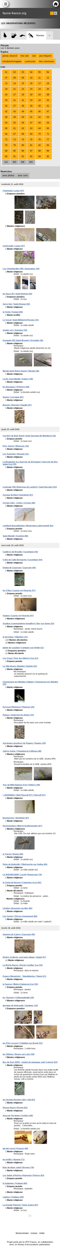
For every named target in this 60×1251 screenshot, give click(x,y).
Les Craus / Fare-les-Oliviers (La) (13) (20, 658)
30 (6, 100)
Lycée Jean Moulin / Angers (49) (18, 379)
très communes (46, 61)
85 (14, 151)
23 (31, 89)
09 (23, 78)
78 (6, 145)
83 (48, 145)
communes (30, 61)
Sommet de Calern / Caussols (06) (19, 934)
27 (14, 94)
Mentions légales (22, 1233)
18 (48, 83)
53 (48, 117)
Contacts (33, 1233)
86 (23, 151)
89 (48, 151)
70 (39, 134)
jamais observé (9, 56)
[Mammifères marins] (22, 35)
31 (14, 100)
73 (14, 139)
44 (23, 111)
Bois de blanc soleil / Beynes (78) (18, 1167)
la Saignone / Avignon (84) (15, 1183)
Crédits (41, 1233)
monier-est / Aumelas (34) (15, 330)
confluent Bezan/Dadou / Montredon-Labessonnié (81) (28, 526)
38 (23, 106)
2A (39, 94)
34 (39, 100)
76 (39, 139)
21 (14, 89)
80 (23, 145)
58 (39, 122)
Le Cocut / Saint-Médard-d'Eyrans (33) (21, 320)
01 (6, 72)
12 (48, 78)
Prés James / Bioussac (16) (16, 446)
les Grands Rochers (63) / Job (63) (19, 1100)
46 (39, 111)
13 (6, 83)
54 (6, 122)
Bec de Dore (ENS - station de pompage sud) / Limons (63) (30, 1062)
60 (6, 128)
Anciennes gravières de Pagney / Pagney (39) (24, 743)
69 (31, 134)
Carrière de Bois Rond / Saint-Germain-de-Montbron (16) (29, 436)
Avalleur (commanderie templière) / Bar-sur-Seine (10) (28, 623)
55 (14, 122)
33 (31, 100)
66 (6, 134)
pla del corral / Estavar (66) (15, 1148)
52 (39, 117)
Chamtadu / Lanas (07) (13, 191)
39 (31, 106)
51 (31, 117)
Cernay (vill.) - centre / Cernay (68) (19, 503)
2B (47, 94)
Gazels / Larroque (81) (13, 397)
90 (6, 156)
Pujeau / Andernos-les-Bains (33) (18, 715)
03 (23, 72)
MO (31, 162)
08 (14, 78)
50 (23, 117)
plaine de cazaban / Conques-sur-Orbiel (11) (23, 648)
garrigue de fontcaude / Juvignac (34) (20, 1005)
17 (39, 83)
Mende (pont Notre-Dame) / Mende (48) (21, 371)
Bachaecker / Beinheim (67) (16, 818)
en (55, 13)
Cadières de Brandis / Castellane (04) (20, 552)
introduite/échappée (11, 61)
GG (6, 162)
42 (6, 111)
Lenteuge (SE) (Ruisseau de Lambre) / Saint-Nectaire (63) (30, 487)
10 (31, 78)
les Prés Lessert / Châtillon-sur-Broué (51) (23, 1043)
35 (48, 100)
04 (31, 72)
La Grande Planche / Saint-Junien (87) (20, 1205)
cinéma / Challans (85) (13, 1197)
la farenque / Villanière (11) (15, 637)
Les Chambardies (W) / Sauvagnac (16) (21, 269)
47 (48, 111)
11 (39, 78)
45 (31, 111)
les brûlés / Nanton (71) (13, 1159)
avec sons (23, 175)
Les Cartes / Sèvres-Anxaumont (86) (20, 916)
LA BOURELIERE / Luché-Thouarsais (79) (22, 875)
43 (14, 111)
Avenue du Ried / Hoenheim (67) (18, 495)
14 (14, 83)
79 (14, 145)
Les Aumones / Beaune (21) (16, 454)
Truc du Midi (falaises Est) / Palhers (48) (21, 785)
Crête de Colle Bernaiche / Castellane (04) (22, 560)
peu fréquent (45, 56)
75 (31, 139)
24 (39, 89)
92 (23, 156)
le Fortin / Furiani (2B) (13, 312)
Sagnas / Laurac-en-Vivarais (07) (18, 616)
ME (22, 162)
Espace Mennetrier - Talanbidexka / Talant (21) (24, 976)
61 (14, 128)
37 (14, 106)
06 (48, 72)
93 (31, 156)
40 (39, 106)
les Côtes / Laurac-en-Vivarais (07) (19, 590)
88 (39, 151)
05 (39, 72)
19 (6, 89)
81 (31, 145)
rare (34, 56)
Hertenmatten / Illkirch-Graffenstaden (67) (22, 826)
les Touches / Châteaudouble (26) (18, 997)
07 (6, 78)
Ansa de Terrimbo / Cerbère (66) (18, 1115)
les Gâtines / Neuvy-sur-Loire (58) (18, 1054)
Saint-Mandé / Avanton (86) (15, 536)
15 (23, 83)
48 (6, 117)
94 (39, 156)
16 (31, 83)
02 (14, 72)
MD (14, 162)
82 (39, 145)
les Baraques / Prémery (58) (16, 387)
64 (39, 128)
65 (48, 128)
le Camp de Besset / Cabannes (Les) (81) (22, 882)
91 (14, 156)
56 (23, 122)
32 (23, 100)
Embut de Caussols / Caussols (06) (19, 568)
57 (31, 122)
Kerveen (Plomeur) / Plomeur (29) (18, 707)
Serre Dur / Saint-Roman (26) (16, 304)
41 (48, 106)
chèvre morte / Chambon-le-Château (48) (22, 751)
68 (23, 134)
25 (48, 89)
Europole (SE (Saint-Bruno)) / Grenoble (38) (23, 340)
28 (23, 94)
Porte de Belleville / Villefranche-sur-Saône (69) (25, 864)
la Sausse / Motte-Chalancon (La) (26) (20, 984)
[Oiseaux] (5, 35)
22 (23, 89)
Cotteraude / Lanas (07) (14, 246)
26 (6, 94)
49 (14, 117)
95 (48, 156)
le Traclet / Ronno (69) (13, 854)
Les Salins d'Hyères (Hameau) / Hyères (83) (23, 1175)
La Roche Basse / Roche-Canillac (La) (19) (23, 965)
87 (31, 151)
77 (48, 139)
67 (14, 134)
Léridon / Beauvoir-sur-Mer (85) (17, 908)
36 (6, 106)
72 (6, 139)
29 (31, 94)
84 (6, 151)
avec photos (8, 175)
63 (31, 128)
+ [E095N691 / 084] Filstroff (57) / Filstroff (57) (24, 795)
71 (48, 134)
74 (23, 139)
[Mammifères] (14, 35)
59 (48, 122)
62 (23, 128)
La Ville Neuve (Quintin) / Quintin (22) (20, 666)
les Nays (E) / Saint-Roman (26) (17, 294)
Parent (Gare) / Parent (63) (15, 1108)
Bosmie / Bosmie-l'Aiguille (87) (17, 405)
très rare (25, 56)
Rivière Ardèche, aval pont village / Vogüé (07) (24, 957)
